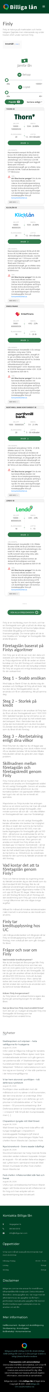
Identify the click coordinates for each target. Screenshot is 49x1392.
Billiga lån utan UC (17, 1354)
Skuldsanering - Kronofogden (16, 1328)
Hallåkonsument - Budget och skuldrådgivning (23, 1325)
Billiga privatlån (11, 1351)
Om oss (18, 1387)
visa (17, 44)
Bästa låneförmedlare (27, 1356)
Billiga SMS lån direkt (28, 1351)
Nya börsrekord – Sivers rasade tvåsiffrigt (23, 1146)
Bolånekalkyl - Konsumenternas (17, 1331)
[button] (43, 7)
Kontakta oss (28, 1387)
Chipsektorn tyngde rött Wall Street (21, 1121)
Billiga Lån (35, 1384)
